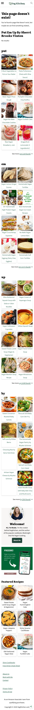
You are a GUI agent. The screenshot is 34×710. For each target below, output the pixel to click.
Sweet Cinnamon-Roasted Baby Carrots (8, 416)
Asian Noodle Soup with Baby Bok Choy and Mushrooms (25, 490)
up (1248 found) (25, 383)
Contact (5, 680)
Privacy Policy (8, 688)
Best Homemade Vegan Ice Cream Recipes (25, 209)
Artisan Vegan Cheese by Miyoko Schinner (8, 475)
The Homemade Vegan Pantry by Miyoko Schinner (25, 442)
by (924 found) (25, 499)
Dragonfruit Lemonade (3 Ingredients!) (25, 145)
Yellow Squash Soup (25, 326)
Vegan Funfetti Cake (25, 119)
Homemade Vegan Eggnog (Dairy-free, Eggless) (9, 258)
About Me (17, 540)
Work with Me (8, 677)
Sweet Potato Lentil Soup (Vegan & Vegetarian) (9, 352)
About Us (6, 674)
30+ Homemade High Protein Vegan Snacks (9, 209)
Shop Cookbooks (9, 662)
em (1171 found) (25, 267)
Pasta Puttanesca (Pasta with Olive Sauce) (25, 74)
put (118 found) (25, 154)
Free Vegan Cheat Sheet (11, 666)
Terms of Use (7, 692)
